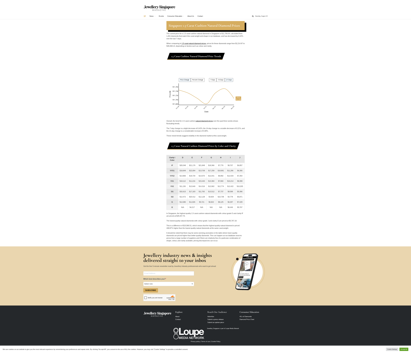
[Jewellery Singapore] (159, 7)
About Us (190, 16)
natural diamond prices (204, 121)
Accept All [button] (404, 349)
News (152, 16)
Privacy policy (195, 341)
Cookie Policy (215, 341)
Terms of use (205, 341)
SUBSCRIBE (150, 290)
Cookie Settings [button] (392, 349)
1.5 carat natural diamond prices (194, 43)
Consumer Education (174, 16)
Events (161, 16)
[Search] (253, 16)
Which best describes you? (154, 279)
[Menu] (145, 16)
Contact (200, 16)
